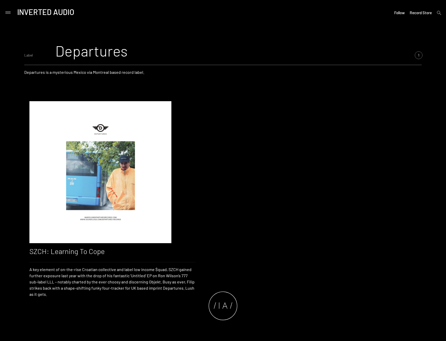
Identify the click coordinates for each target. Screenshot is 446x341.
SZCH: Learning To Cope (67, 251)
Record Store (421, 12)
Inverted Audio (45, 12)
